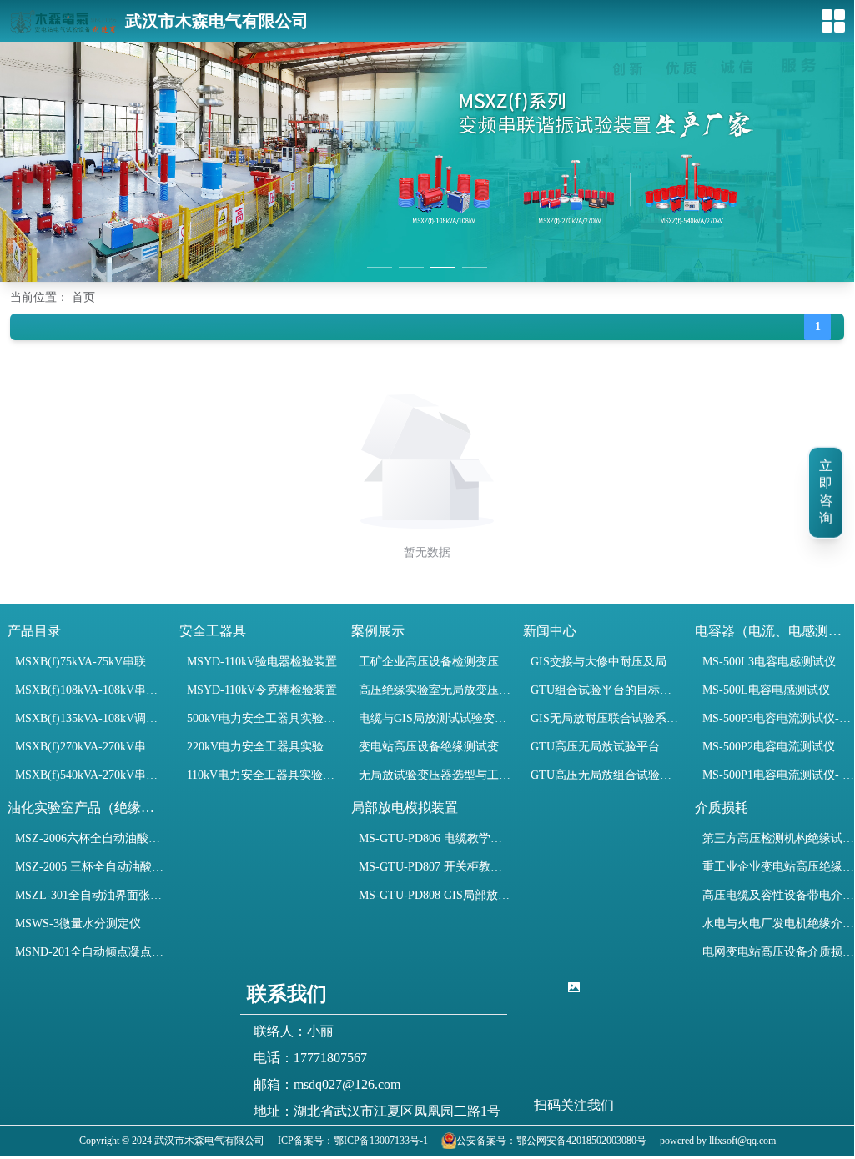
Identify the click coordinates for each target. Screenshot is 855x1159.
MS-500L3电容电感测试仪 (769, 661)
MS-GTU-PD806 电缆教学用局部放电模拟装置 (434, 838)
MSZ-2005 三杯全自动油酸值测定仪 (91, 866)
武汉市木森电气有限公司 (217, 21)
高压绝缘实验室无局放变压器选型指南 (434, 690)
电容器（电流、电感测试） (774, 631)
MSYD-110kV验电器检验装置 (262, 661)
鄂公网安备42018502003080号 (581, 1140)
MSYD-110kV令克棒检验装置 (262, 690)
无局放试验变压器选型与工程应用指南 (434, 775)
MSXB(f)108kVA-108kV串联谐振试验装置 (91, 690)
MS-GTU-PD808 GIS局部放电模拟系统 (434, 895)
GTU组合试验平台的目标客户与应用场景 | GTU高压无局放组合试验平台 (606, 690)
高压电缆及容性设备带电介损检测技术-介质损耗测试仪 (778, 895)
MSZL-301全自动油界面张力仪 (91, 895)
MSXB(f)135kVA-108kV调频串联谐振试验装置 (91, 718)
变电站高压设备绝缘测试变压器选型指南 (434, 746)
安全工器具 (212, 631)
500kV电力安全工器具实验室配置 (263, 718)
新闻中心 (549, 631)
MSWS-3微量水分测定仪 (78, 923)
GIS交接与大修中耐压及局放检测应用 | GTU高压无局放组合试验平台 (606, 661)
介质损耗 (721, 807)
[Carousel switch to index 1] (379, 267)
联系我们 (287, 994)
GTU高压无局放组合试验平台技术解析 (606, 775)
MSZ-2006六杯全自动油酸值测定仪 (91, 838)
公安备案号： (486, 1140)
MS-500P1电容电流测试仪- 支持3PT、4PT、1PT (778, 775)
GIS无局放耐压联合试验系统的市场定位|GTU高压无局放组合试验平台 (606, 718)
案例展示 (378, 631)
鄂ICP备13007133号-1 (381, 1140)
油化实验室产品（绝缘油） (87, 807)
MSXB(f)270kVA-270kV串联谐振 (91, 746)
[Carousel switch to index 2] (411, 267)
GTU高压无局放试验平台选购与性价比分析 (606, 746)
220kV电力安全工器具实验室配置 (263, 746)
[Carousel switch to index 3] (442, 267)
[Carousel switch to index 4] (474, 267)
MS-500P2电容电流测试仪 (768, 746)
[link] (52, 298)
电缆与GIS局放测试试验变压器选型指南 (434, 718)
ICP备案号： (306, 1140)
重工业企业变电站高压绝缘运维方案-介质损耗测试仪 (778, 866)
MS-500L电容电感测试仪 (766, 690)
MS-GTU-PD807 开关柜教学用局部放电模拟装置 (434, 866)
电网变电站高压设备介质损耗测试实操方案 (778, 952)
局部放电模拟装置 (404, 807)
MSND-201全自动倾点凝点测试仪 (91, 952)
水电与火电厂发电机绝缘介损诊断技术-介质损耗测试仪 (778, 923)
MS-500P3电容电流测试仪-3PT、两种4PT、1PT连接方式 (778, 718)
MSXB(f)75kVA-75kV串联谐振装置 (91, 661)
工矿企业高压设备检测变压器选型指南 (434, 661)
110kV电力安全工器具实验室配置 (263, 775)
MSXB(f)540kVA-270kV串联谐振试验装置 (91, 775)
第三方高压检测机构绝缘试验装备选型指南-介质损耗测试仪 (778, 838)
